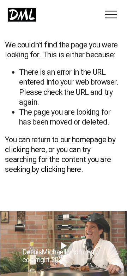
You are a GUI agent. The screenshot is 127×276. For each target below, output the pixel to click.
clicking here (25, 149)
